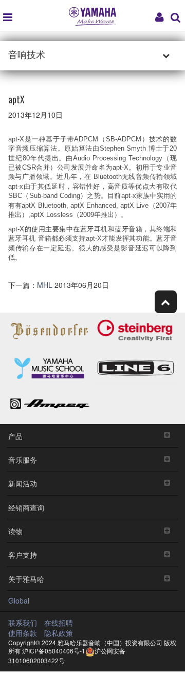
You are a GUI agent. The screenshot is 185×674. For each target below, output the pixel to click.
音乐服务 (22, 459)
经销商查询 (26, 507)
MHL (45, 285)
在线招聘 (58, 622)
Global (18, 600)
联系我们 (22, 622)
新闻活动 (22, 483)
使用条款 (22, 633)
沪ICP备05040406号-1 (53, 650)
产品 (15, 435)
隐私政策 (58, 633)
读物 (15, 530)
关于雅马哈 (26, 578)
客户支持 (22, 554)
